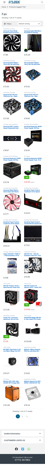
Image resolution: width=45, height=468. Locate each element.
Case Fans (6, 29)
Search (42, 2)
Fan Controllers (13, 124)
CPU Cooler (6, 283)
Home (4, 7)
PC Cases (27, 29)
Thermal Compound (14, 252)
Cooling (12, 29)
